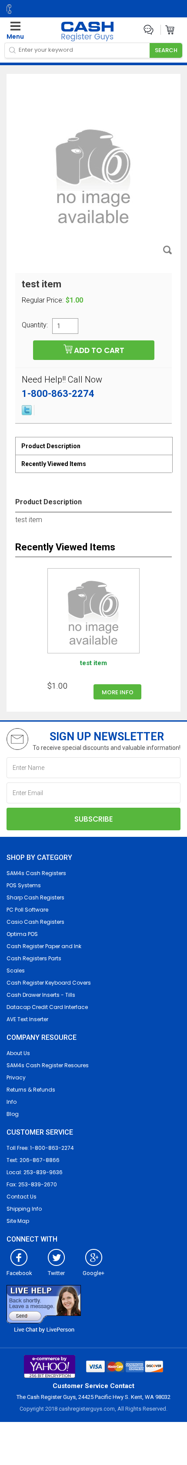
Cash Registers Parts (34, 958)
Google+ (93, 1273)
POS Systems (24, 885)
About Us (18, 1053)
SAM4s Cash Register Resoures (48, 1065)
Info (12, 1101)
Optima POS (22, 934)
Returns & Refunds (31, 1089)
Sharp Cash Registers (35, 897)
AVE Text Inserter (27, 1019)
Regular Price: (42, 300)
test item (93, 663)
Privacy (16, 1077)
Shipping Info (24, 1208)
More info (118, 692)
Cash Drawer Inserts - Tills (41, 995)
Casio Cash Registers (35, 922)
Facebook (19, 1273)
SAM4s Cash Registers (36, 873)
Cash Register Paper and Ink (44, 946)
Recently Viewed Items (53, 463)
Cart (170, 30)
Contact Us (22, 1196)
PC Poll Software (27, 909)
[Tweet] (27, 413)
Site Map (18, 1221)
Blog (13, 1114)
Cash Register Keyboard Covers (49, 982)
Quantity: (35, 325)
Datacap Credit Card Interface (47, 1007)
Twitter (56, 1273)
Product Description (50, 446)
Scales (16, 970)
